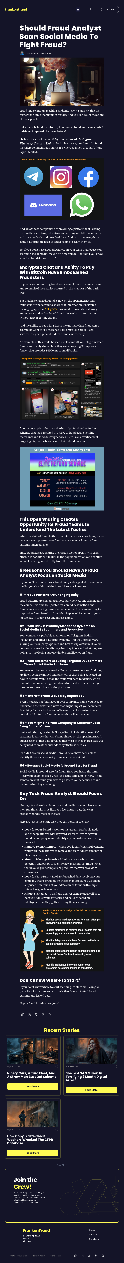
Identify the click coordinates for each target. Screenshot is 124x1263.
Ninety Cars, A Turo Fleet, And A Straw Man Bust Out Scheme (31, 1075)
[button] (78, 10)
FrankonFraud (16, 9)
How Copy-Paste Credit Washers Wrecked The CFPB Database (30, 1139)
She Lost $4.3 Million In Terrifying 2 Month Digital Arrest (86, 1076)
